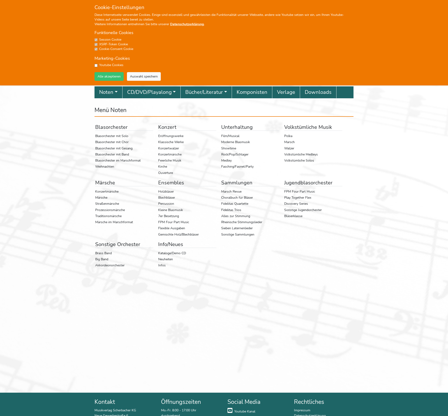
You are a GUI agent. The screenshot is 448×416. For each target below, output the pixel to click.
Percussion (166, 203)
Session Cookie (110, 39)
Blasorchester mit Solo (111, 136)
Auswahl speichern (144, 76)
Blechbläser (166, 197)
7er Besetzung (168, 216)
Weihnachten (104, 166)
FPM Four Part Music (173, 222)
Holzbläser (166, 191)
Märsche (101, 197)
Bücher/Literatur (204, 92)
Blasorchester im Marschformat (118, 160)
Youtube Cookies (111, 65)
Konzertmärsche (170, 154)
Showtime (228, 148)
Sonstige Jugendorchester (303, 210)
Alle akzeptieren (109, 76)
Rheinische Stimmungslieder (241, 222)
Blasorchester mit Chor (112, 142)
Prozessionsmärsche (110, 210)
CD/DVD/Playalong (149, 92)
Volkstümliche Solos (299, 160)
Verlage (286, 92)
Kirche (162, 166)
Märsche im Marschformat (114, 222)
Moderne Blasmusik (235, 142)
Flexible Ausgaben (171, 228)
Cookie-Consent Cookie (116, 49)
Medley (226, 160)
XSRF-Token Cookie (113, 44)
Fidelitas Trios (231, 210)
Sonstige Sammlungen (237, 234)
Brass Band (103, 253)
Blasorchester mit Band (112, 154)
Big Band (101, 259)
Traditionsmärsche (108, 216)
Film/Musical (230, 136)
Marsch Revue (231, 191)
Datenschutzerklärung (187, 24)
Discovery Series (296, 203)
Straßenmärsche (107, 203)
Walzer (289, 148)
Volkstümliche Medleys (301, 154)
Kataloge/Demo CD (172, 253)
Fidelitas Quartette (234, 203)
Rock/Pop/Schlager (234, 154)
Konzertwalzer (168, 148)
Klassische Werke (171, 142)
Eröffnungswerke (170, 136)
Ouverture (165, 172)
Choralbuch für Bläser (237, 197)
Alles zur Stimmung (235, 216)
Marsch (289, 142)
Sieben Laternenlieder (237, 228)
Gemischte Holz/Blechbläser (178, 234)
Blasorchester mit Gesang (114, 148)
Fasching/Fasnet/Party (237, 166)
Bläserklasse (293, 216)
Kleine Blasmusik (170, 210)
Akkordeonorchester (110, 265)
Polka (288, 136)
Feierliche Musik (169, 160)
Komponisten (252, 92)
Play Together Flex (297, 197)
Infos (162, 265)
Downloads (318, 92)
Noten (106, 92)
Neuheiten (165, 259)
